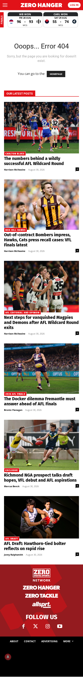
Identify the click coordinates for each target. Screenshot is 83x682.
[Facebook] (23, 626)
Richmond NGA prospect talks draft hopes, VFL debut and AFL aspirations (40, 478)
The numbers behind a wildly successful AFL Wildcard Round (34, 161)
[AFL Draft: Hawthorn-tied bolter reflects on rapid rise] (41, 517)
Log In (74, 5)
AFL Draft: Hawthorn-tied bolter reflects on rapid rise (35, 546)
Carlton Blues (14, 153)
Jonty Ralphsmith (13, 554)
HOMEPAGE (56, 74)
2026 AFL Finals (15, 394)
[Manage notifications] (8, 657)
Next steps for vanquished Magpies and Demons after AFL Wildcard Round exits (41, 322)
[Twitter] (35, 626)
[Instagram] (48, 626)
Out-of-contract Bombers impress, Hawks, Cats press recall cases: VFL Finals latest (38, 240)
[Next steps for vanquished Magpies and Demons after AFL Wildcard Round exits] (41, 286)
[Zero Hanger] (41, 5)
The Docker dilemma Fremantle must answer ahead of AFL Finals (39, 401)
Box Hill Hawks (15, 230)
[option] (25, 19)
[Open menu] (5, 5)
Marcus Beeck (12, 486)
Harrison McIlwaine (14, 169)
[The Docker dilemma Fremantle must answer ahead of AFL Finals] (41, 368)
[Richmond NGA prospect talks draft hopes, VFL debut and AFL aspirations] (41, 445)
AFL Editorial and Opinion (22, 312)
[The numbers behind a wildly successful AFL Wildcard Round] (41, 127)
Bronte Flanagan (13, 409)
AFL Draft (11, 538)
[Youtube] (60, 626)
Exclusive (11, 470)
